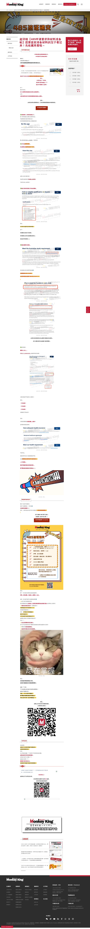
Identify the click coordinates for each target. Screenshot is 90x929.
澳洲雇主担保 (18, 904)
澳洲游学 (8, 904)
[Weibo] (50, 919)
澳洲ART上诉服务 (29, 897)
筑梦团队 (45, 894)
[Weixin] (47, 919)
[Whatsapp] (65, 919)
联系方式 (36, 902)
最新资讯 (60, 4)
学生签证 (27, 899)
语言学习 (8, 902)
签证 (46, 779)
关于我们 (45, 886)
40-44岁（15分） (76, 82)
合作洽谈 (36, 904)
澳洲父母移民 (18, 894)
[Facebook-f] (62, 919)
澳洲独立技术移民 (19, 899)
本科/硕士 (8, 897)
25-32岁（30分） (76, 75)
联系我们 (36, 898)
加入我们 (45, 898)
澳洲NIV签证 (18, 897)
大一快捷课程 (9, 894)
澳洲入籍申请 (18, 889)
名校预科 (8, 892)
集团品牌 (45, 892)
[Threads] (69, 919)
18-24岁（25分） (76, 72)
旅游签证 (27, 892)
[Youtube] (54, 919)
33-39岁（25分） (76, 79)
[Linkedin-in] (58, 919)
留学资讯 (10, 43)
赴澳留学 (41, 4)
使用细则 (37, 922)
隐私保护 (32, 922)
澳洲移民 (47, 4)
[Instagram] (73, 919)
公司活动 (10, 56)
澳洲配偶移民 (18, 902)
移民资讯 (11, 10)
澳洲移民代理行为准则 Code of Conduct (48, 922)
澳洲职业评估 (18, 907)
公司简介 (45, 889)
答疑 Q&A (11, 47)
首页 (7, 10)
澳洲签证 (54, 4)
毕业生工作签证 (28, 889)
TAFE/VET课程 (9, 899)
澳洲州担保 (18, 892)
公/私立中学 (9, 889)
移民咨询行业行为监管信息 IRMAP (65, 922)
